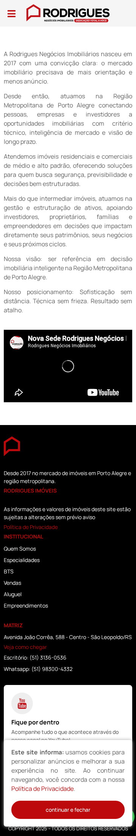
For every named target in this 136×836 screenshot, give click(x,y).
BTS (9, 571)
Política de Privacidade (31, 527)
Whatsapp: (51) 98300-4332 (38, 668)
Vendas (12, 582)
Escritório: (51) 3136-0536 (35, 657)
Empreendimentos (26, 605)
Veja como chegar (25, 646)
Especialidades (22, 560)
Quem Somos (20, 548)
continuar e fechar (68, 809)
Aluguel (13, 594)
